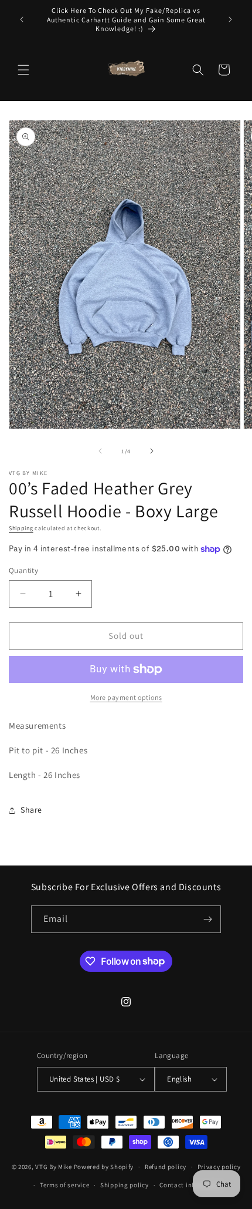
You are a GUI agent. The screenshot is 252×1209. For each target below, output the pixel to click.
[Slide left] (100, 451)
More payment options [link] (126, 697)
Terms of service (64, 1185)
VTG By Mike (53, 1167)
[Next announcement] (230, 19)
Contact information (191, 1185)
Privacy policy (219, 1167)
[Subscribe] (207, 919)
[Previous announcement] (22, 19)
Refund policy (165, 1167)
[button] (23, 70)
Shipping (21, 528)
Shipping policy (124, 1185)
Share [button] (31, 809)
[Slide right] (152, 451)
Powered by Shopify (104, 1167)
